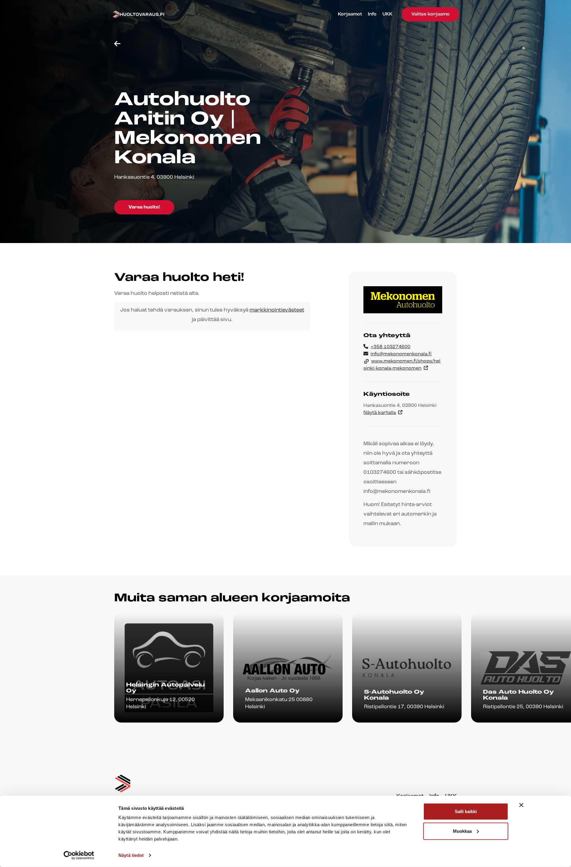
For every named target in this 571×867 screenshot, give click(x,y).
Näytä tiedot (131, 855)
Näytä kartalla (379, 412)
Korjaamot (350, 14)
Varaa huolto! (144, 207)
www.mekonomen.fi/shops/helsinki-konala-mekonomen (401, 365)
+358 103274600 (390, 347)
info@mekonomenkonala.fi (401, 354)
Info (372, 14)
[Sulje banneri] (521, 805)
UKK (387, 14)
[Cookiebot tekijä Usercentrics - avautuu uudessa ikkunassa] (79, 855)
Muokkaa (462, 830)
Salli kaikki (466, 811)
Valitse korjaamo (430, 14)
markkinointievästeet (277, 310)
